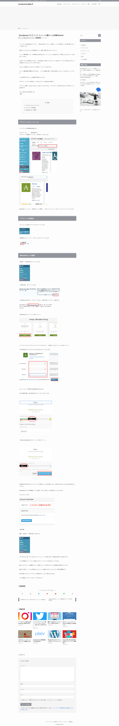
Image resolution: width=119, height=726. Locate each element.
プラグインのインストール (32, 105)
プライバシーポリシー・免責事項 (65, 721)
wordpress (83, 45)
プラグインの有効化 (31, 107)
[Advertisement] (59, 17)
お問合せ (55, 721)
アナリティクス (84, 48)
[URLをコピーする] (72, 594)
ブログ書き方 (84, 59)
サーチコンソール (85, 50)
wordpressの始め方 (25, 4)
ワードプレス (38, 37)
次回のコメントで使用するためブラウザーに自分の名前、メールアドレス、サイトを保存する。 (42, 699)
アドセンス (83, 53)
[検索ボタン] (99, 4)
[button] (22, 594)
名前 (21, 684)
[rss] (100, 1)
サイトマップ (49, 721)
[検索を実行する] (99, 35)
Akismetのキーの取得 (31, 110)
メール (22, 689)
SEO (82, 56)
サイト (21, 694)
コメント (22, 665)
